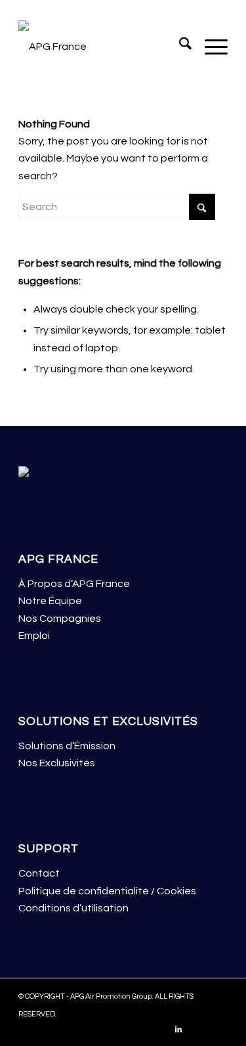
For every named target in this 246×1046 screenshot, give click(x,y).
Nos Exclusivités (56, 763)
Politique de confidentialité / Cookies (107, 891)
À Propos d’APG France (74, 583)
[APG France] (102, 46)
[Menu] (210, 46)
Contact (39, 873)
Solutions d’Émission (66, 746)
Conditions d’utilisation (73, 908)
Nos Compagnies (59, 618)
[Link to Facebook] (198, 1029)
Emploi (34, 635)
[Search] (179, 46)
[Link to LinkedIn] (178, 1029)
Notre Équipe (50, 601)
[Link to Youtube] (218, 1029)
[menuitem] (179, 46)
